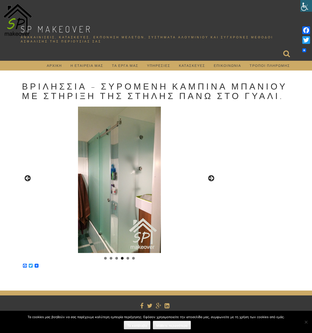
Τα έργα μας (125, 65)
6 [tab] (133, 258)
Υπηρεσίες (158, 65)
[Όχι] (305, 322)
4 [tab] (122, 258)
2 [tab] (111, 258)
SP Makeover (56, 29)
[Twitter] (306, 40)
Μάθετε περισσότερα (171, 325)
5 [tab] (128, 258)
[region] (119, 180)
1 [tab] (105, 258)
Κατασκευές (192, 65)
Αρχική (54, 65)
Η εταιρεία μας (86, 65)
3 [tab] (116, 258)
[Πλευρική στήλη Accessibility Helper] (306, 6)
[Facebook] (306, 30)
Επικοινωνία (227, 65)
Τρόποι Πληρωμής (270, 65)
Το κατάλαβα (137, 325)
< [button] (28, 178)
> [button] (210, 178)
